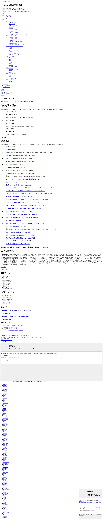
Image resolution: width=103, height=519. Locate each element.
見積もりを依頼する (6, 295)
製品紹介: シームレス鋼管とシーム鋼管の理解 (17, 310)
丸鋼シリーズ (9, 68)
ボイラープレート (13, 50)
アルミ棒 (18, 337)
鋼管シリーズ (9, 21)
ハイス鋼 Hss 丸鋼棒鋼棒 (13, 220)
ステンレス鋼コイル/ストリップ (17, 44)
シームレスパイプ (13, 22)
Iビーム (11, 65)
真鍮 (10, 75)
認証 (7, 18)
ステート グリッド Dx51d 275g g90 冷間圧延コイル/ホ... (22, 179)
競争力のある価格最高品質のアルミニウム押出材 (20, 238)
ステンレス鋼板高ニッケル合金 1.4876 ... (18, 244)
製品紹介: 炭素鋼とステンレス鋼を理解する (16, 316)
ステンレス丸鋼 (13, 40)
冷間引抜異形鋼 (10, 149)
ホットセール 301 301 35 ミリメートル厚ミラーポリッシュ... (24, 208)
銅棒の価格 (3, 337)
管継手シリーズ (10, 79)
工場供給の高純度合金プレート (15, 167)
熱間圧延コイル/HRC (14, 54)
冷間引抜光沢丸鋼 (13, 69)
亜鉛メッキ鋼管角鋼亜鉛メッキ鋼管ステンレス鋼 (20, 155)
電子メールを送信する (6, 340)
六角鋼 (10, 70)
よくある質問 (6, 85)
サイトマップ (29, 335)
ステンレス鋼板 (13, 38)
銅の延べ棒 (9, 337)
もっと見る (3, 267)
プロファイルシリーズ (11, 56)
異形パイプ (12, 31)
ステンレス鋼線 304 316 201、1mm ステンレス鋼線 (21, 214)
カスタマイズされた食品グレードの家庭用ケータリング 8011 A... (25, 191)
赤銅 (10, 76)
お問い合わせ (6, 87)
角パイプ (11, 27)
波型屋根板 (12, 51)
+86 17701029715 (5, 341)
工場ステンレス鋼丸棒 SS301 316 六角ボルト (19, 185)
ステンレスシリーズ (11, 35)
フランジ (11, 81)
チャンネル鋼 (12, 63)
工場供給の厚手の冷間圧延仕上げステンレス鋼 (20, 173)
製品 (4, 19)
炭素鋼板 (11, 49)
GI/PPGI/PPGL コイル (14, 53)
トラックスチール (13, 66)
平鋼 (10, 60)
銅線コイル (37, 337)
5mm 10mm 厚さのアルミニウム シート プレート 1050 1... (23, 202)
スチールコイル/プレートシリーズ (14, 46)
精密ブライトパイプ (14, 25)
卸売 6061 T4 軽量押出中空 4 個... (16, 226)
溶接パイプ (12, 28)
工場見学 (8, 16)
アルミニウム (12, 78)
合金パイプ (12, 24)
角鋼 (10, 72)
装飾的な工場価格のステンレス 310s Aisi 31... (19, 197)
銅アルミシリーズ (10, 73)
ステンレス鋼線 (13, 43)
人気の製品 (22, 335)
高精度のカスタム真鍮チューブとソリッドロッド (20, 161)
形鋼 (10, 59)
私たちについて (7, 15)
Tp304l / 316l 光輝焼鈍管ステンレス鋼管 (18, 232)
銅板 (14, 337)
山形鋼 (10, 57)
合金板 (10, 47)
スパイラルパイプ (13, 29)
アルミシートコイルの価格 (27, 337)
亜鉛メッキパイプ (13, 32)
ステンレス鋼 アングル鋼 (15, 41)
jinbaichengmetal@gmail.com (22, 11)
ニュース (5, 84)
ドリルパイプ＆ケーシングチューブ (18, 34)
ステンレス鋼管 (13, 37)
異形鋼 (10, 62)
